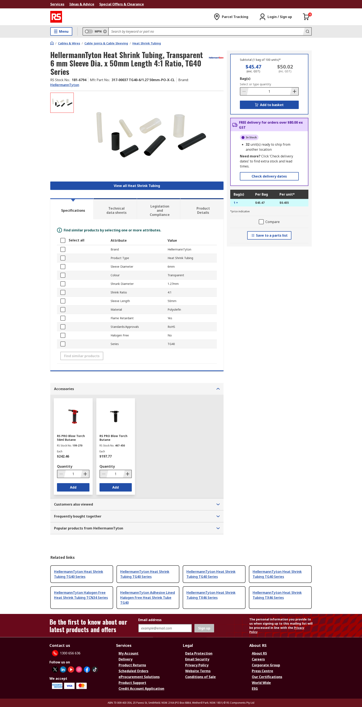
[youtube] (71, 669)
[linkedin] (63, 669)
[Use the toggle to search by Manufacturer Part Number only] (105, 31)
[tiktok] (95, 669)
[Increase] (294, 91)
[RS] (56, 17)
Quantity (64, 466)
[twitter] (55, 669)
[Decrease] (244, 91)
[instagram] (79, 669)
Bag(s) (245, 78)
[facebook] (87, 669)
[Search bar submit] (307, 31)
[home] (52, 43)
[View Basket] (306, 17)
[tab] (71, 208)
